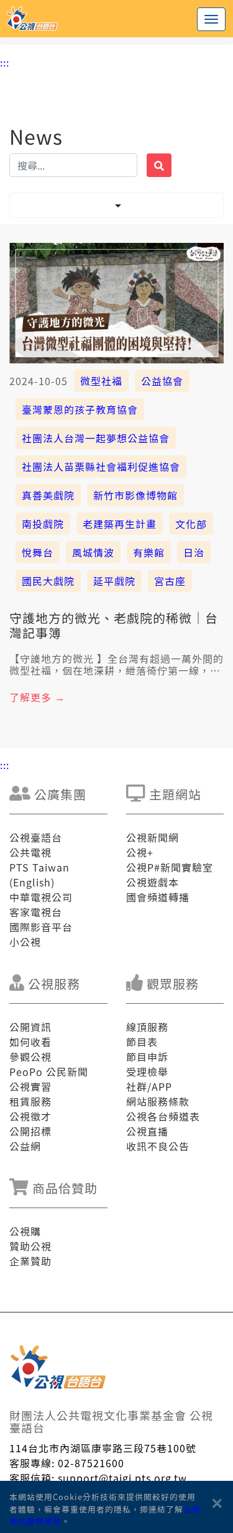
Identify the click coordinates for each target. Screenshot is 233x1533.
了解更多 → (37, 696)
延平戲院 (114, 580)
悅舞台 (37, 552)
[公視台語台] (116, 18)
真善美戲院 (48, 495)
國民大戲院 (48, 580)
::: (4, 62)
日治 (193, 552)
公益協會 (162, 380)
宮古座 (170, 580)
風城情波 (93, 552)
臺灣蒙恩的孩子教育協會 (80, 409)
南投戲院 (43, 523)
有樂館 (149, 552)
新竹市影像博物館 (135, 495)
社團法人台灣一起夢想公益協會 (96, 437)
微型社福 (101, 380)
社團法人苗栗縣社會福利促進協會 (101, 466)
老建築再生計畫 (120, 523)
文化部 (191, 523)
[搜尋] (159, 165)
